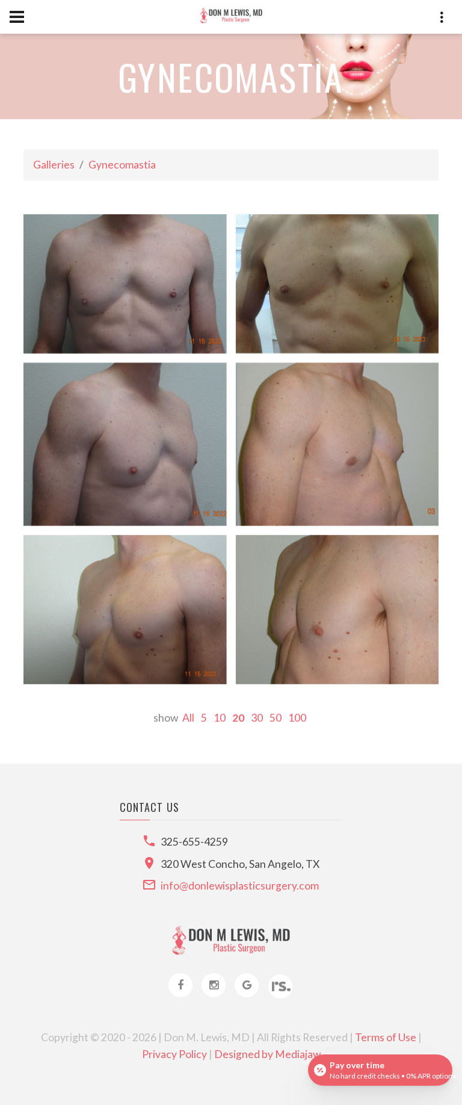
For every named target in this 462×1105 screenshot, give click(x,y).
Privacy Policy (174, 1054)
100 (297, 717)
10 (220, 717)
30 (257, 717)
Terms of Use (385, 1037)
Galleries (54, 164)
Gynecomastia (122, 164)
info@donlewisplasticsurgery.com (240, 885)
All (188, 717)
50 (276, 717)
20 (238, 717)
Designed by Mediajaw (267, 1054)
